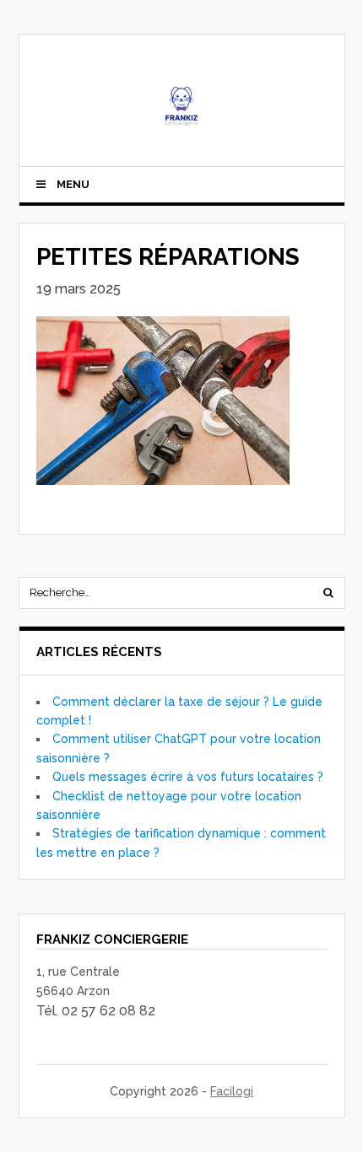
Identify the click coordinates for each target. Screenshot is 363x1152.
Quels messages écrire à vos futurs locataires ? (187, 776)
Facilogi (231, 1091)
